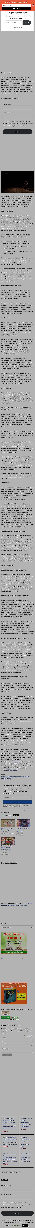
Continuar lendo (17, 27)
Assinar (27, 22)
